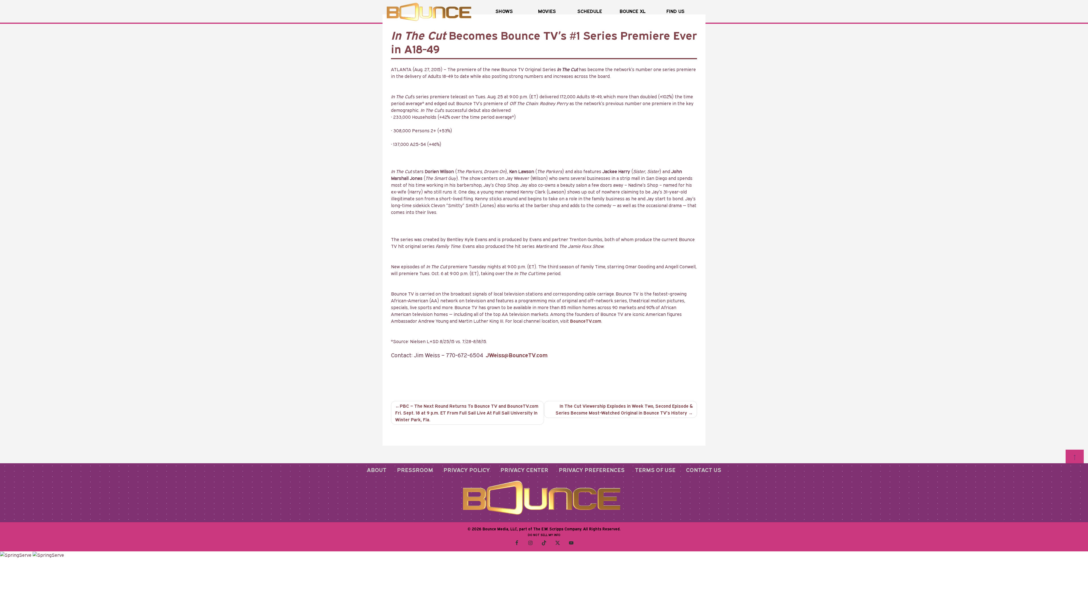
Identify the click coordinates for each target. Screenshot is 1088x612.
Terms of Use (655, 469)
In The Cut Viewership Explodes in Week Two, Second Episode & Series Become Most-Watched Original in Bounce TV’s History (624, 409)
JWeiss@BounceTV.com (517, 355)
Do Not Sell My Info (544, 535)
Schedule (589, 11)
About (376, 469)
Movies (547, 11)
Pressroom (415, 469)
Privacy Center (524, 469)
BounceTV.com (585, 321)
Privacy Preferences (591, 469)
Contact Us (703, 469)
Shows (504, 11)
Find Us (675, 11)
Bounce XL (633, 11)
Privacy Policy (466, 469)
